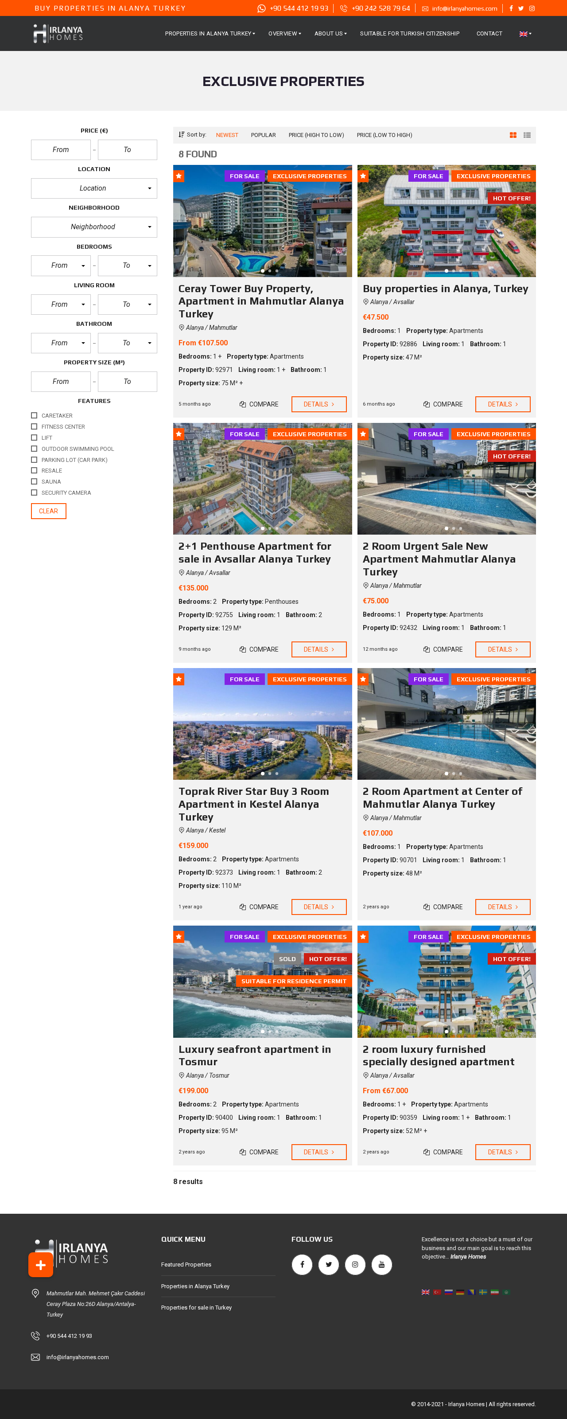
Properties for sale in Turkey (196, 1307)
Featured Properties (186, 1264)
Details (317, 404)
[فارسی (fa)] (495, 1292)
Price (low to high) (384, 135)
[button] (94, 188)
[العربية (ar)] (506, 1292)
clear (48, 511)
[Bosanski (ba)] (472, 1292)
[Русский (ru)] (449, 1292)
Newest (227, 135)
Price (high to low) (316, 135)
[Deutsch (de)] (460, 1292)
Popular (263, 135)
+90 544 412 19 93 (69, 1336)
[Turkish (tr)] (437, 1292)
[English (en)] (426, 1292)
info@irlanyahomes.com (78, 1357)
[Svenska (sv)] (483, 1292)
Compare (263, 404)
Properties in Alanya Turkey (195, 1286)
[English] (523, 33)
